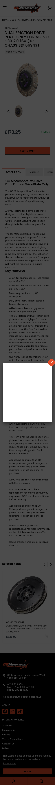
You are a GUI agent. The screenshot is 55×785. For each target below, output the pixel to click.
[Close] (51, 362)
